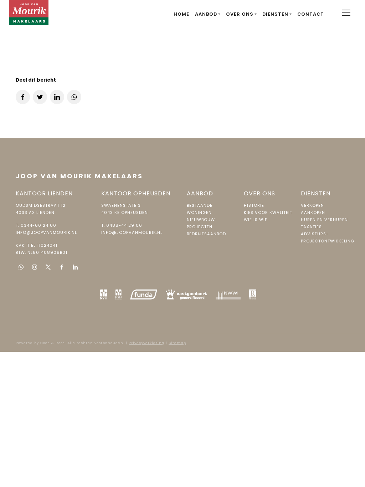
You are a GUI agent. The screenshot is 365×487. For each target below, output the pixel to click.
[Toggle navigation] (346, 13)
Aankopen (313, 212)
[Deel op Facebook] (23, 97)
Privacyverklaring (146, 342)
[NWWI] (228, 294)
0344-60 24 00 (38, 225)
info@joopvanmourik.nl (46, 232)
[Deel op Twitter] (40, 97)
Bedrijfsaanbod (206, 234)
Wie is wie (255, 219)
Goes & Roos (52, 342)
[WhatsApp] (21, 267)
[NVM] (103, 294)
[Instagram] (34, 267)
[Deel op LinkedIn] (57, 97)
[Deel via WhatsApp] (74, 97)
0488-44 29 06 (124, 225)
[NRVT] (253, 294)
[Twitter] (48, 267)
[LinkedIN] (75, 267)
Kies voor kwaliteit (268, 212)
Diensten (275, 14)
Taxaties (311, 227)
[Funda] (143, 294)
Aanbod (206, 14)
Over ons (239, 14)
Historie (254, 205)
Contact (310, 14)
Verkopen (312, 205)
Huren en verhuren (324, 219)
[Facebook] (61, 267)
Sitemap (177, 342)
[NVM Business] (118, 294)
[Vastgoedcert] (186, 294)
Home (181, 14)
